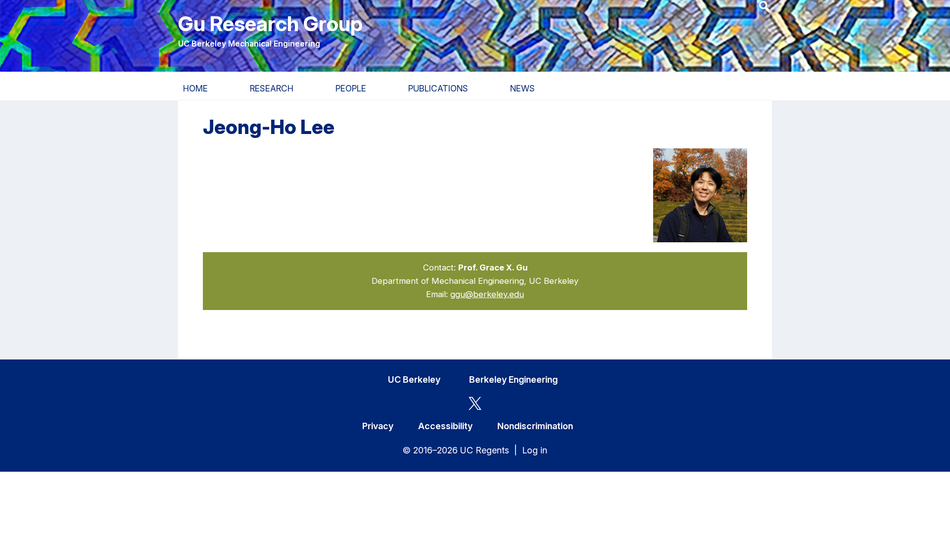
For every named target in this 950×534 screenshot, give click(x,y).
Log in (534, 450)
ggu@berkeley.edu (487, 294)
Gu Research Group (270, 23)
